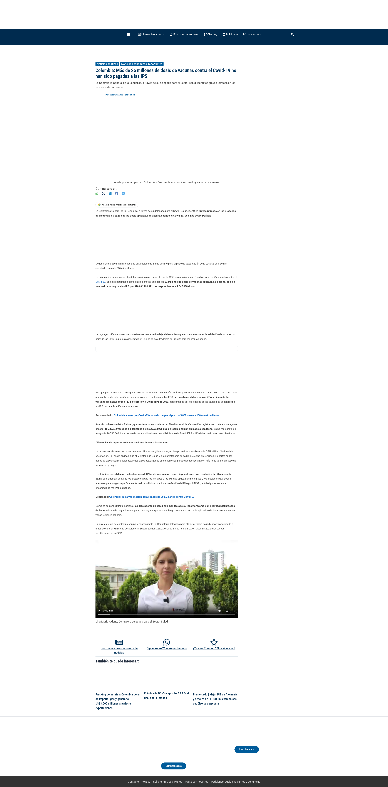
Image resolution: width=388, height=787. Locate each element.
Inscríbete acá (246, 749)
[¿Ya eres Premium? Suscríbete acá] (214, 642)
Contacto (133, 781)
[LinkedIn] (110, 193)
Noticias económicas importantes (141, 64)
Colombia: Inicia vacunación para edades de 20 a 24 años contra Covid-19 (151, 497)
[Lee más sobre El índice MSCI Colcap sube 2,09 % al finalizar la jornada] (166, 678)
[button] (151, 34)
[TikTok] (123, 752)
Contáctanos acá (174, 765)
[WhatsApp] (96, 193)
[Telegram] (123, 193)
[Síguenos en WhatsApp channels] (166, 642)
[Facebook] (116, 193)
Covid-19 (100, 282)
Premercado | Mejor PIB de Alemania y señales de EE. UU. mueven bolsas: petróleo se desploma (215, 699)
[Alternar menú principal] (128, 34)
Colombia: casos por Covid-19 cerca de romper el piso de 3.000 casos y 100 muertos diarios (166, 415)
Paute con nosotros (196, 781)
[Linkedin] (112, 752)
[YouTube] (129, 752)
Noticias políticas (107, 64)
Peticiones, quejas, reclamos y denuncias (235, 781)
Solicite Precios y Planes (167, 781)
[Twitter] (107, 752)
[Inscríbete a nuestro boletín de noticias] (119, 642)
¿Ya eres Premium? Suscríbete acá (214, 648)
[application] (162, 34)
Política (146, 781)
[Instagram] (118, 752)
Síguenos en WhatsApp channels (167, 648)
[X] (103, 193)
